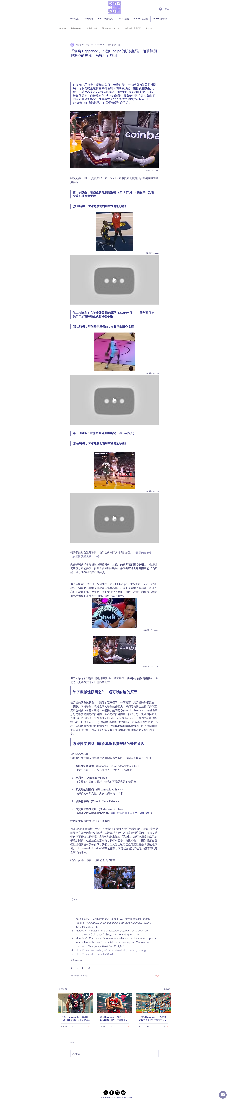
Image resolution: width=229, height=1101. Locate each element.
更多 (147, 29)
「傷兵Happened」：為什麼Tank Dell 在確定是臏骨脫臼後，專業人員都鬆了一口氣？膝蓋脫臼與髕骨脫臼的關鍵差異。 (75, 1018)
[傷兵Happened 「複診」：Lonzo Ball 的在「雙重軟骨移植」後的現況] (114, 1003)
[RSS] (105, 1092)
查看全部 (167, 989)
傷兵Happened (76, 29)
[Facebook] (111, 1092)
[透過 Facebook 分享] (71, 968)
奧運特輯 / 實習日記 (133, 29)
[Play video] (114, 280)
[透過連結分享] (89, 968)
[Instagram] (117, 1092)
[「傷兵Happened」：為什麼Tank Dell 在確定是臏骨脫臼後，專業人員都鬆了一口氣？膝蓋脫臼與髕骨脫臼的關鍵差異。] (75, 1003)
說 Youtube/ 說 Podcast (111, 29)
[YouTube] (123, 1092)
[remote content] (114, 70)
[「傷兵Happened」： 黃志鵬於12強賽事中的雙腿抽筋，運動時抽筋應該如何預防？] (153, 1003)
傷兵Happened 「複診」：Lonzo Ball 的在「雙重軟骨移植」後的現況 (114, 1018)
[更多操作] (157, 44)
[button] (114, 877)
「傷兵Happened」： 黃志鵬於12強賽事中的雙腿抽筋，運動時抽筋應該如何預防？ (153, 1018)
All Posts (62, 29)
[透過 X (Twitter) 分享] (77, 968)
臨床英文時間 (92, 29)
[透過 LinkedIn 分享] (83, 968)
